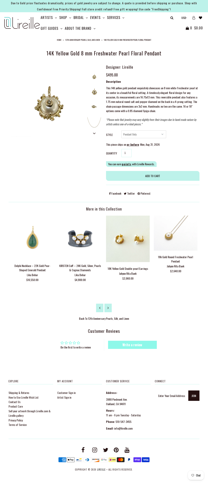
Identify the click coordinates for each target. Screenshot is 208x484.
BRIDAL (79, 17)
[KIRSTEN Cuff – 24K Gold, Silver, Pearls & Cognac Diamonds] (80, 258)
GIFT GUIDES (49, 28)
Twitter (131, 193)
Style (109, 134)
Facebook (116, 193)
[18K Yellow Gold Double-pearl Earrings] (128, 261)
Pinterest (145, 193)
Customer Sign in (66, 392)
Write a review (132, 344)
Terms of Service (18, 424)
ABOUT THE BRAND (78, 28)
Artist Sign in (64, 397)
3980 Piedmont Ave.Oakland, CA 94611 (116, 401)
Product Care (16, 406)
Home (59, 39)
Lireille (101, 469)
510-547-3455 (123, 421)
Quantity (111, 153)
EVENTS (95, 17)
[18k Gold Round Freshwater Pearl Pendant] (175, 249)
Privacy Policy (16, 420)
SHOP (63, 17)
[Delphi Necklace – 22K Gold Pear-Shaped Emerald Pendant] (32, 258)
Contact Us (15, 402)
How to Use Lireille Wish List (24, 397)
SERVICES (113, 17)
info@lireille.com (123, 428)
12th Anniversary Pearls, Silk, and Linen (82, 39)
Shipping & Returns (19, 392)
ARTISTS (47, 17)
